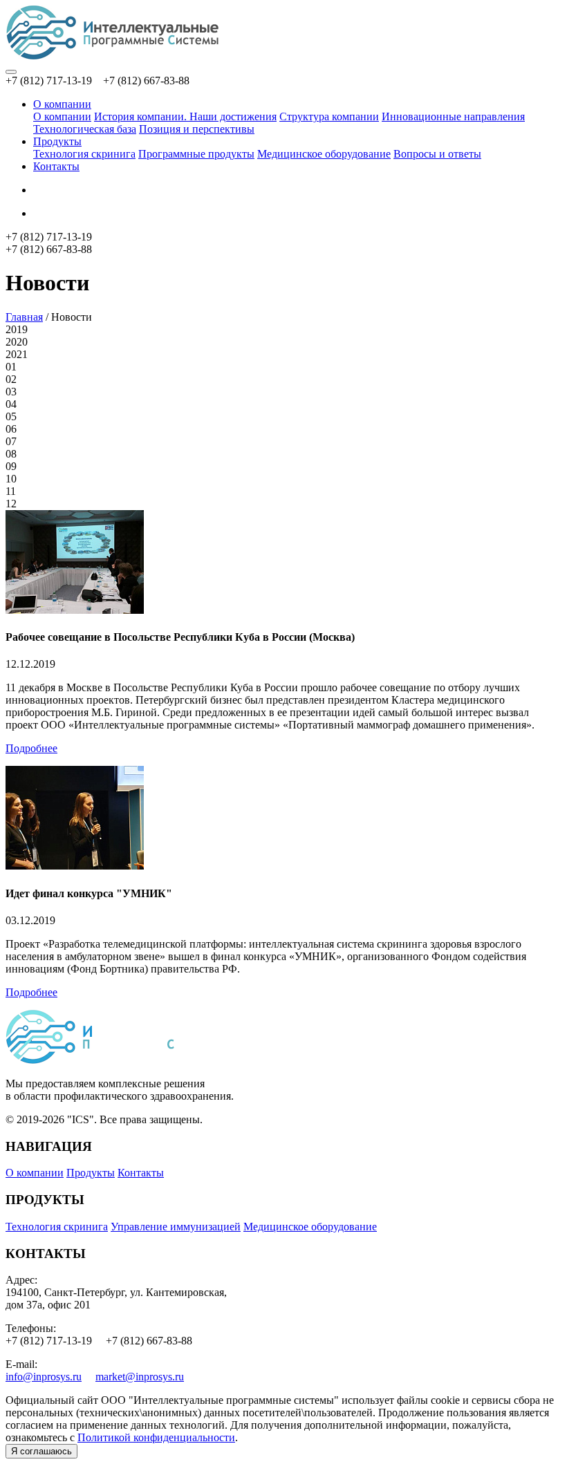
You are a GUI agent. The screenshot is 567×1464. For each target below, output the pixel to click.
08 (11, 454)
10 (11, 479)
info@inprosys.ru (44, 1376)
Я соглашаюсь (41, 1451)
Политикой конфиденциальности (156, 1437)
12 (11, 503)
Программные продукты (196, 154)
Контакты (56, 166)
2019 (17, 329)
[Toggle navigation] (11, 72)
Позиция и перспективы (196, 129)
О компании (62, 104)
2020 (17, 342)
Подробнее (31, 748)
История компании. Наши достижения (185, 116)
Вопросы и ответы (437, 154)
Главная (24, 317)
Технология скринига (84, 154)
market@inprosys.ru (139, 1376)
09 (11, 466)
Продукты (57, 141)
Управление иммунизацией (176, 1226)
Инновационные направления (453, 116)
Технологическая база (84, 129)
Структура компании (329, 116)
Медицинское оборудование (324, 154)
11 (11, 491)
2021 (17, 354)
